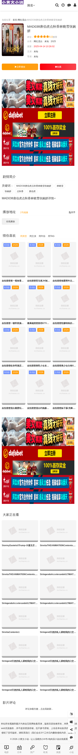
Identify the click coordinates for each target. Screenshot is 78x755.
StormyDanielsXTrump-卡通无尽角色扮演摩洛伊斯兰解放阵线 (32, 545)
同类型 (23, 236)
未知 (46, 41)
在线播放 (10, 221)
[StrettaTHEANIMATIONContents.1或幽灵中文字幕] (58, 531)
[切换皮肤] (71, 722)
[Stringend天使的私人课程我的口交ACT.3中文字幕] (58, 646)
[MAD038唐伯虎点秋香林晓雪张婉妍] (13, 39)
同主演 (33, 236)
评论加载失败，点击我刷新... (39, 709)
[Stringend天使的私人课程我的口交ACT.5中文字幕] (58, 675)
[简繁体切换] (71, 714)
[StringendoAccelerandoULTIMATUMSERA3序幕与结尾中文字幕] (20, 589)
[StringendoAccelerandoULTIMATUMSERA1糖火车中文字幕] (58, 560)
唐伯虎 (32, 191)
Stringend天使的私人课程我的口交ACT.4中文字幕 (26, 690)
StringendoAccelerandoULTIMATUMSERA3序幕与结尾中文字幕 (34, 603)
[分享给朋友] (71, 729)
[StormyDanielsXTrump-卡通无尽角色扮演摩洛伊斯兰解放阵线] (20, 531)
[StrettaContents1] (20, 618)
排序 (73, 212)
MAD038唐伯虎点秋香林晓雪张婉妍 (33, 186)
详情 (51, 198)
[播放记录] (63, 5)
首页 (15, 20)
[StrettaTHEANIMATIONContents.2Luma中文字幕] (20, 560)
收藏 (59, 67)
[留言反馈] (69, 5)
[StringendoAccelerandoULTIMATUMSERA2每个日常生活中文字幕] (58, 589)
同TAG (51, 236)
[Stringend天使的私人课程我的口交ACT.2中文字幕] (20, 646)
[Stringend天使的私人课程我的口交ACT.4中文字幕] (20, 675)
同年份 (42, 236)
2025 (53, 41)
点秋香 (20, 191)
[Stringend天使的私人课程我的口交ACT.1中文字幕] (58, 618)
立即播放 (21, 67)
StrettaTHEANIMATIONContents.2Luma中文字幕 (26, 574)
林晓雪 (60, 186)
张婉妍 (8, 191)
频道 (30, 5)
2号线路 (24, 212)
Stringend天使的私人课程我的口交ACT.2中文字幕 (26, 661)
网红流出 (22, 20)
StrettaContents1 (11, 632)
